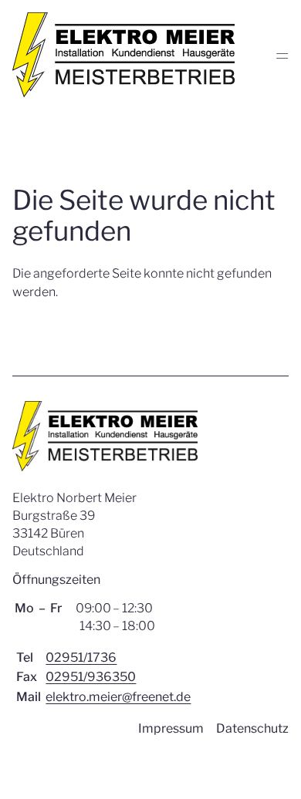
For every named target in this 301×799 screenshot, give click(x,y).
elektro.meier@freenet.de (118, 696)
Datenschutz (252, 728)
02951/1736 (81, 657)
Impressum (171, 728)
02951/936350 (91, 676)
